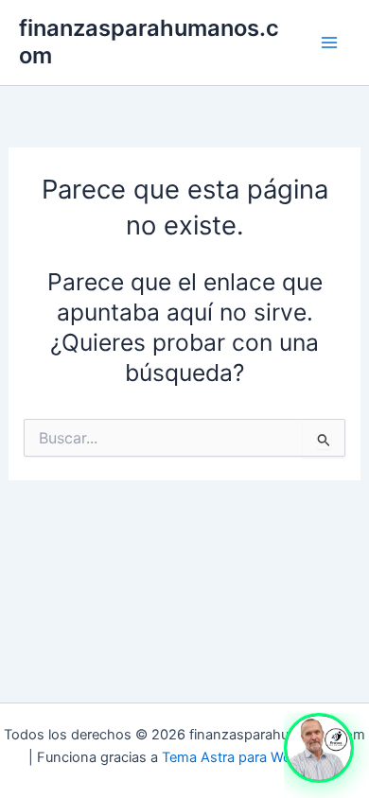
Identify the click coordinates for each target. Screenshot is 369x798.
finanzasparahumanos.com (149, 41)
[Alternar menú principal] (329, 43)
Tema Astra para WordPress (251, 757)
